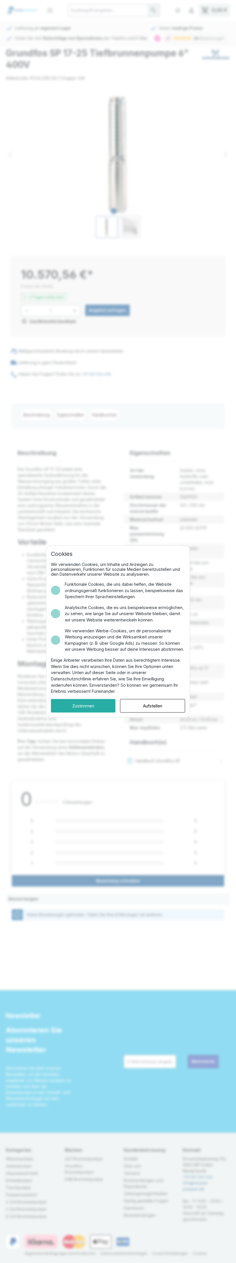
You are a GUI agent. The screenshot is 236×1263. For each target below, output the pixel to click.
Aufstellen (152, 705)
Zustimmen (83, 705)
